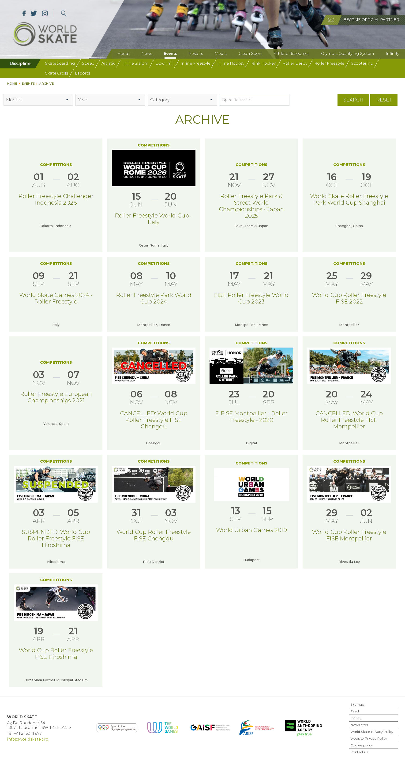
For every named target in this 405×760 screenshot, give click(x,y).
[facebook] (24, 14)
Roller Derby (295, 63)
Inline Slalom (135, 63)
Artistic (108, 63)
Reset (384, 100)
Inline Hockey (231, 63)
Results (196, 53)
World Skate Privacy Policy (371, 732)
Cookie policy (361, 745)
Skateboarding (60, 63)
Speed (88, 63)
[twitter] (34, 14)
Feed (354, 711)
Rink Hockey (263, 63)
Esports (82, 73)
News (147, 53)
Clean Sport (250, 53)
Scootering (362, 63)
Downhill (164, 63)
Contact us (359, 752)
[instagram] (44, 14)
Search (353, 100)
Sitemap (357, 704)
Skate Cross (56, 73)
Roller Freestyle (329, 63)
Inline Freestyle (195, 63)
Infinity (392, 53)
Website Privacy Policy (368, 738)
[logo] (64, 14)
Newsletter (359, 725)
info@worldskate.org (28, 739)
